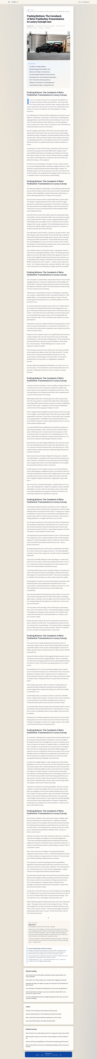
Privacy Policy (47, 1054)
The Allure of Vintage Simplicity (37, 66)
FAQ (60, 1054)
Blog (80, 2)
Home (28, 9)
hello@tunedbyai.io (48, 1053)
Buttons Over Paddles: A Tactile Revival (39, 72)
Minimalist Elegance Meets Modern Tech (39, 69)
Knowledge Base (85, 2)
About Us (37, 1054)
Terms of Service (55, 1054)
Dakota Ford (31, 26)
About (41, 961)
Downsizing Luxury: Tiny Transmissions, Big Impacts (42, 77)
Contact (45, 961)
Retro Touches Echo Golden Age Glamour (40, 80)
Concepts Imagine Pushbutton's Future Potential (42, 74)
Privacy (49, 961)
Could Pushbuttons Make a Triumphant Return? (41, 85)
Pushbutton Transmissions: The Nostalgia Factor (41, 82)
